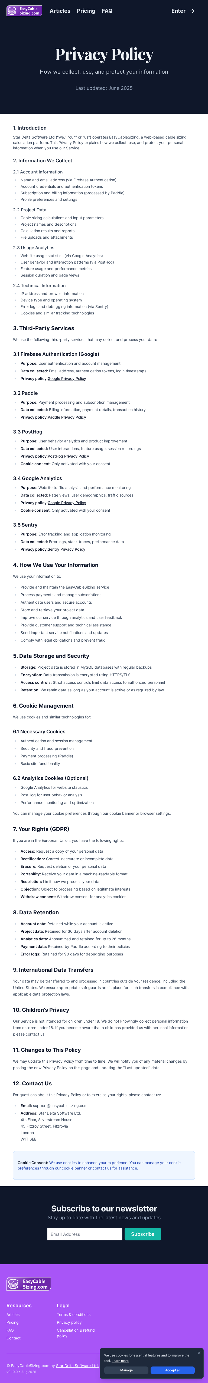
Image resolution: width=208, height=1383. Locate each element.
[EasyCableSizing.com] (24, 10)
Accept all (172, 1370)
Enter (183, 11)
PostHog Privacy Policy (68, 456)
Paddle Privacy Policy (67, 417)
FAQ (107, 11)
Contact (13, 1338)
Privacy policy (69, 1322)
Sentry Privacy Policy (66, 549)
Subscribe (143, 1234)
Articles (60, 11)
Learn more (120, 1361)
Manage (126, 1370)
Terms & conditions (73, 1314)
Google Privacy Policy (67, 378)
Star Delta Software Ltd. (77, 1365)
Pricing (86, 11)
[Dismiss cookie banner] (199, 1353)
